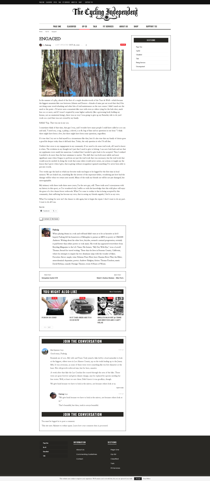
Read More (146, 478)
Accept (138, 479)
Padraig (61, 394)
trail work (46, 219)
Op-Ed (55, 2)
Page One (41, 2)
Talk (59, 2)
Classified (49, 2)
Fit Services (66, 2)
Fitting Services (140, 62)
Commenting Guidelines (86, 454)
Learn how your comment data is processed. (90, 425)
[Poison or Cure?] (55, 306)
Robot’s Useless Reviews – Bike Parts (110, 278)
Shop (80, 2)
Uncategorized (140, 66)
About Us (74, 2)
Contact (79, 459)
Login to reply (119, 387)
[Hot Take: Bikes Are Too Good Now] (82, 306)
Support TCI (89, 2)
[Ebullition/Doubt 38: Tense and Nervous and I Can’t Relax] (110, 306)
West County (55, 219)
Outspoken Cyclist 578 (50, 278)
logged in (55, 421)
